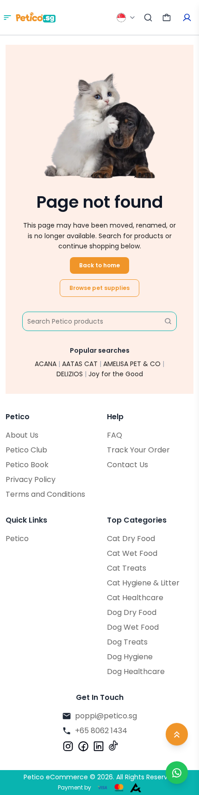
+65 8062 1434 (101, 730)
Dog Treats (127, 642)
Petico (17, 538)
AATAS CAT (80, 363)
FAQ (114, 435)
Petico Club (26, 450)
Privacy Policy (31, 479)
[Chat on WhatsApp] (177, 772)
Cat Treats (126, 568)
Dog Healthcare (136, 671)
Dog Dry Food (131, 612)
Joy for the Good (115, 374)
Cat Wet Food (132, 553)
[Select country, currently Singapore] (126, 17)
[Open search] (148, 17)
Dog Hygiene (130, 656)
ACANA (45, 363)
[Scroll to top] (177, 735)
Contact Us (127, 464)
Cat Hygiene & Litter (143, 583)
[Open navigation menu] (7, 17)
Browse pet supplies (99, 288)
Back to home (99, 265)
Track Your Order (138, 450)
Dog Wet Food (133, 627)
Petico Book (27, 464)
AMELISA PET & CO (132, 363)
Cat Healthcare (135, 597)
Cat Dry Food (131, 538)
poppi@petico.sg (106, 716)
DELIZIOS (69, 374)
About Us (22, 435)
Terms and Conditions (45, 494)
